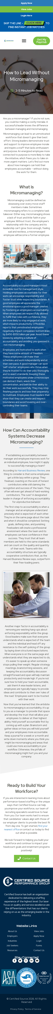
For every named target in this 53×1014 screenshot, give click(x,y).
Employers (12, 936)
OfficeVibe (39, 323)
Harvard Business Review (31, 470)
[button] (26, 3)
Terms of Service (33, 1009)
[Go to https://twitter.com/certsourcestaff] (20, 961)
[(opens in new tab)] (26, 977)
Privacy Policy (17, 1009)
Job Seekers (12, 946)
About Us (12, 931)
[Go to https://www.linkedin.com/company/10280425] (31, 961)
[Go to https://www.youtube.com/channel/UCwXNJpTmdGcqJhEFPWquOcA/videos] (37, 961)
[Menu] (24, 40)
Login (39, 941)
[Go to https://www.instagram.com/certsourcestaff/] (26, 961)
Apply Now (38, 936)
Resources (12, 950)
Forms (39, 946)
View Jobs (39, 931)
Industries (12, 941)
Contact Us (38, 950)
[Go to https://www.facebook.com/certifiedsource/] (14, 961)
